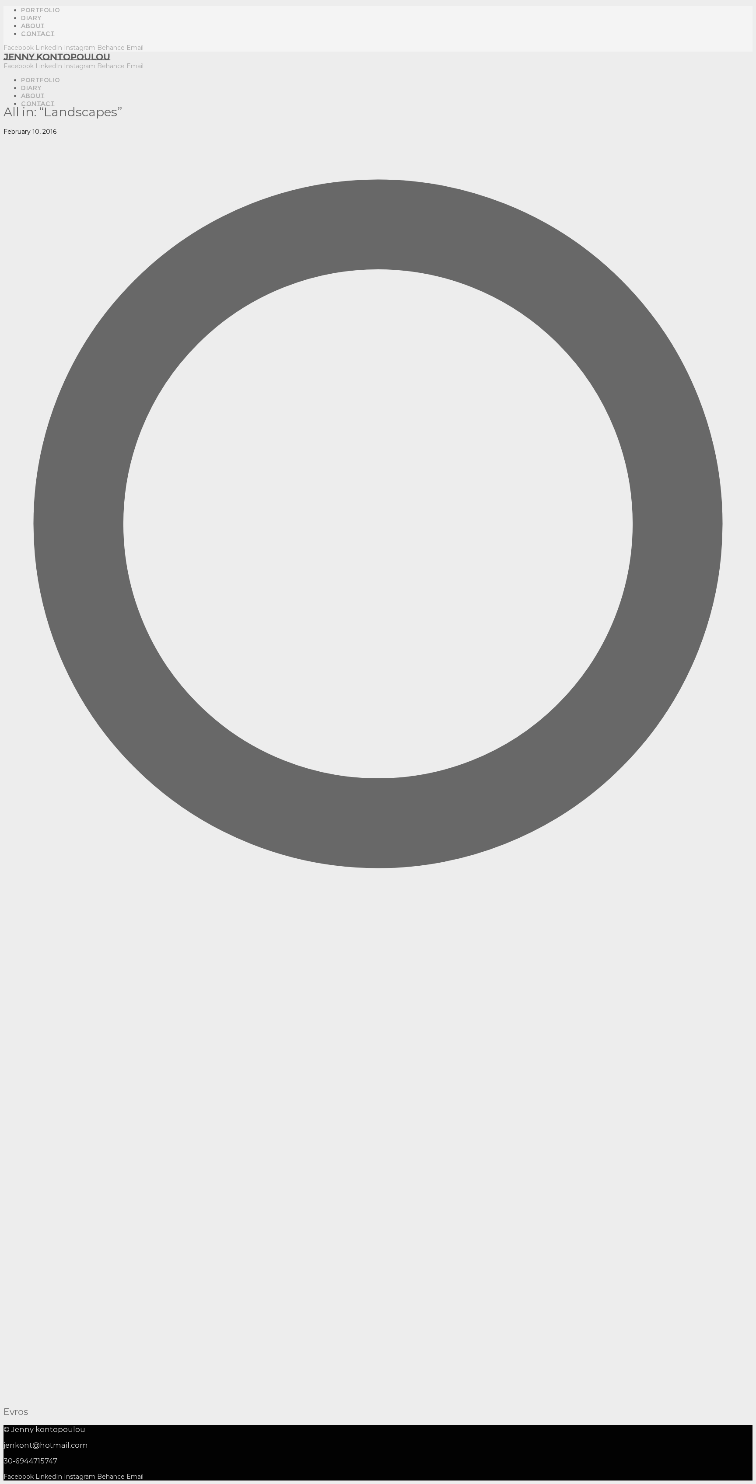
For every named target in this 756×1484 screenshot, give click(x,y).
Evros (16, 1411)
